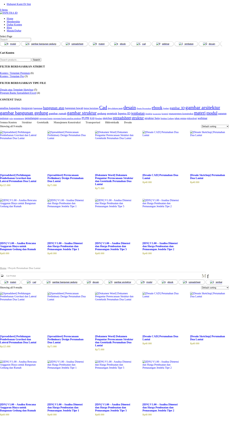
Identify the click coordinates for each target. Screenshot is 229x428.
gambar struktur (82, 112)
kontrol (165, 114)
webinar (165, 44)
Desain (128, 122)
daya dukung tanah (115, 108)
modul (13, 44)
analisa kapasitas (10, 108)
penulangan (32, 118)
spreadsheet (77, 44)
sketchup (107, 118)
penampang (19, 118)
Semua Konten (8, 122)
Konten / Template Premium (15, 73)
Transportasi (92, 122)
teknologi (192, 118)
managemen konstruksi (181, 113)
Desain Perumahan (144, 108)
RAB (92, 118)
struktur (138, 118)
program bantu (46, 118)
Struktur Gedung (167, 118)
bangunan (37, 108)
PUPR (85, 118)
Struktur (27, 122)
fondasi (166, 108)
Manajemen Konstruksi (67, 122)
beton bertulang (91, 108)
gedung (101, 113)
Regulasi (98, 118)
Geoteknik (43, 122)
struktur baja (152, 118)
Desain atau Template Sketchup (16, 89)
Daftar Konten (14, 24)
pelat (11, 118)
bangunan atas (53, 108)
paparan (222, 113)
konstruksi (157, 114)
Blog (9, 27)
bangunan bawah (74, 108)
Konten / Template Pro (12, 76)
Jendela (148, 114)
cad (144, 44)
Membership (13, 21)
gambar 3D (177, 108)
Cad (103, 107)
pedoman (4, 118)
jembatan (189, 44)
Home (10, 18)
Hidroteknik (112, 122)
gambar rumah (57, 113)
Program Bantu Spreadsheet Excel (18, 92)
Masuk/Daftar (14, 30)
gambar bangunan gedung (43, 44)
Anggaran (27, 108)
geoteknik (112, 113)
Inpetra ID (124, 113)
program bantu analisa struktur (67, 118)
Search (36, 60)
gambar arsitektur (202, 107)
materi (102, 44)
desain (212, 44)
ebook (123, 44)
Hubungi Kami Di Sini (19, 4)
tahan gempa (180, 118)
